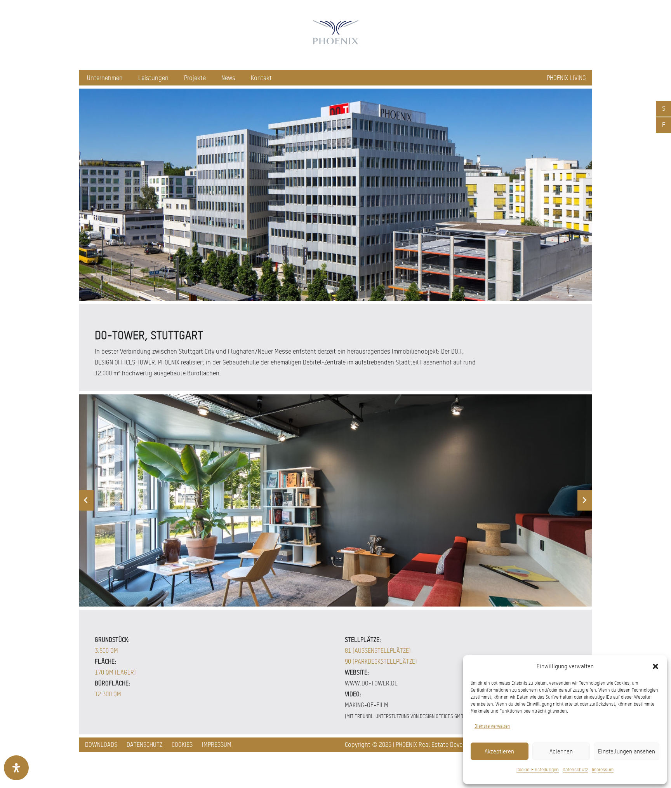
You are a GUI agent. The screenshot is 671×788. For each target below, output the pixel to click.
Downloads (101, 744)
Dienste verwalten (492, 726)
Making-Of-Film (366, 705)
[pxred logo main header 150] (335, 35)
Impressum (603, 769)
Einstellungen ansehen (626, 751)
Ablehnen (561, 751)
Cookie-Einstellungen (537, 769)
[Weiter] (584, 500)
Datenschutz (575, 769)
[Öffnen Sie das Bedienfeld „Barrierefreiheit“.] (16, 767)
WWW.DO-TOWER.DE (371, 683)
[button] (655, 666)
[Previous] (86, 500)
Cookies (182, 744)
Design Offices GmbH (443, 716)
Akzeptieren (499, 751)
